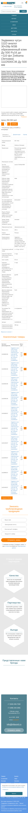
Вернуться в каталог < (6, 331)
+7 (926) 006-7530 (14, 704)
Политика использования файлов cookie (11, 810)
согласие (7, 546)
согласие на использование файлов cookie (13, 787)
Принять (14, 793)
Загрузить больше (6, 498)
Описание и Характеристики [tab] (6, 135)
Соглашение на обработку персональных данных (13, 808)
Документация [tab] (16, 134)
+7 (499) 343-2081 (7, 6)
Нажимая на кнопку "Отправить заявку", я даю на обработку (14, 546)
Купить (14, 124)
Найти (24, 11)
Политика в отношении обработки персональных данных (13, 806)
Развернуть (24, 116)
